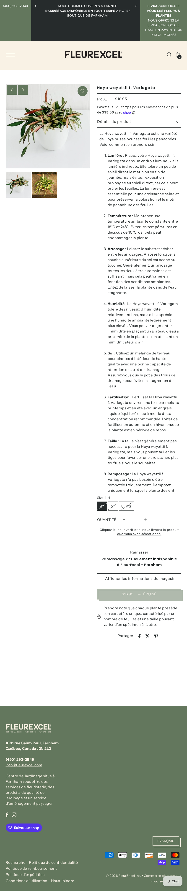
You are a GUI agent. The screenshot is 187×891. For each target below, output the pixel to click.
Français (165, 841)
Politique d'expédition (25, 874)
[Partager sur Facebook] (139, 635)
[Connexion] (169, 54)
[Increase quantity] (145, 519)
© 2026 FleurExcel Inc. (123, 876)
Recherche (16, 862)
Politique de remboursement (31, 868)
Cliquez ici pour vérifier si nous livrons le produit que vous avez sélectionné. (139, 532)
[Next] (135, 6)
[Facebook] (7, 814)
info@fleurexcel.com (24, 765)
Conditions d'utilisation (26, 880)
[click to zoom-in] (83, 91)
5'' (113, 506)
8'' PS (126, 506)
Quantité (107, 519)
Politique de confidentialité (53, 862)
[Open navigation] (11, 54)
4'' (102, 506)
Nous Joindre (62, 880)
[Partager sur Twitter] (147, 635)
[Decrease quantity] (123, 519)
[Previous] (35, 6)
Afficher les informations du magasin (140, 578)
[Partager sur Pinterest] (156, 635)
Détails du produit (114, 121)
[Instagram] (14, 814)
